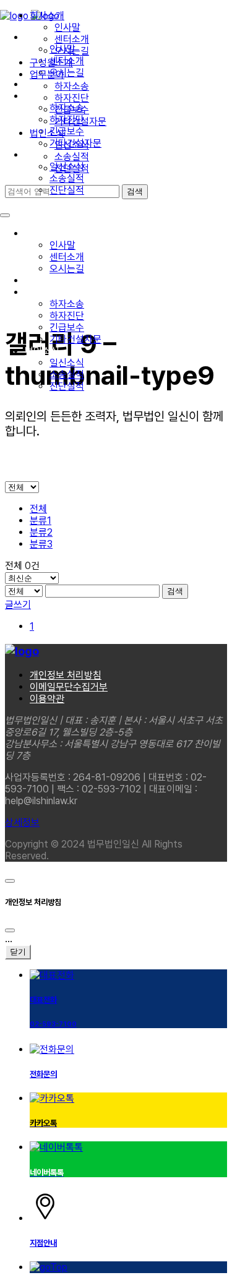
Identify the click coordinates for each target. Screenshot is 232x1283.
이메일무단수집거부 (69, 687)
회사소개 (42, 233)
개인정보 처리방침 (65, 675)
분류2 (41, 532)
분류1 (40, 520)
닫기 (18, 951)
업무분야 (42, 292)
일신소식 (66, 363)
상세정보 (22, 822)
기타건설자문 (75, 339)
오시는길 (66, 269)
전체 (38, 509)
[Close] (10, 930)
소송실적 (66, 178)
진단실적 (66, 190)
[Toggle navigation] (5, 215)
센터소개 (66, 257)
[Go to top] (10, 881)
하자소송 (66, 304)
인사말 (62, 245)
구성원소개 (46, 280)
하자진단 (66, 316)
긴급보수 (66, 327)
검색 (175, 591)
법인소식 (42, 351)
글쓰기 (18, 605)
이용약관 (47, 699)
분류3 (41, 544)
